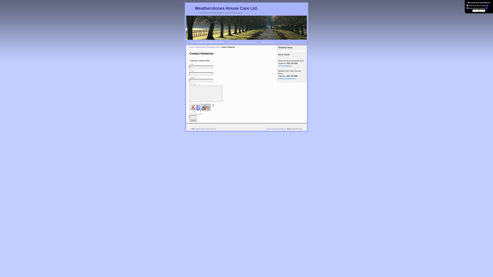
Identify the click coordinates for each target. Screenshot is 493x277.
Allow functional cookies (478, 6)
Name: (192, 64)
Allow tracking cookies (477, 8)
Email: (192, 71)
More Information (267, 43)
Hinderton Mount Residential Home (209, 43)
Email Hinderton (286, 66)
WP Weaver (299, 129)
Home (191, 42)
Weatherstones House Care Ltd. (226, 8)
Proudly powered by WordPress (276, 129)
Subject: (193, 77)
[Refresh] (213, 105)
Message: (193, 84)
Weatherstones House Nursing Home (242, 43)
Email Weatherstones (288, 79)
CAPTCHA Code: (196, 114)
